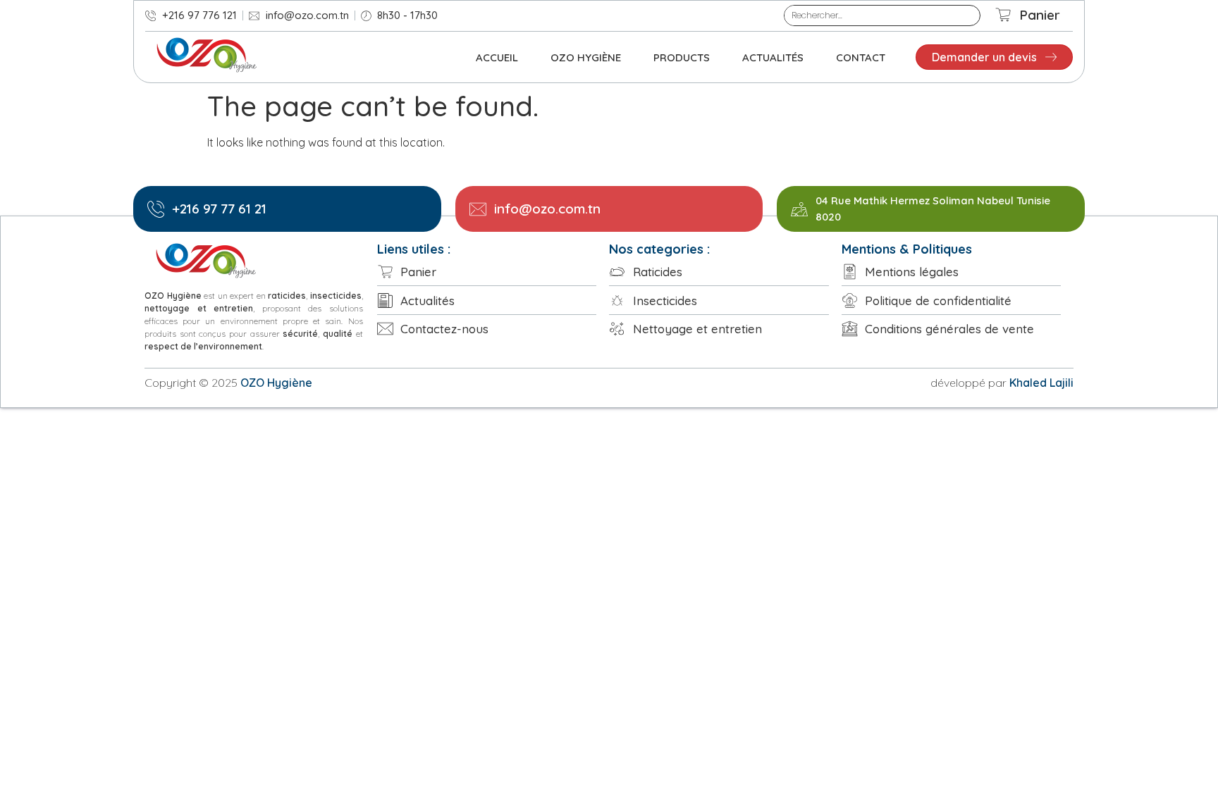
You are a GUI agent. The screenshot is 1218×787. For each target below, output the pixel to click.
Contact (860, 57)
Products (681, 57)
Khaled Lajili (1041, 383)
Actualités (773, 57)
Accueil (497, 57)
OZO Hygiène (585, 57)
